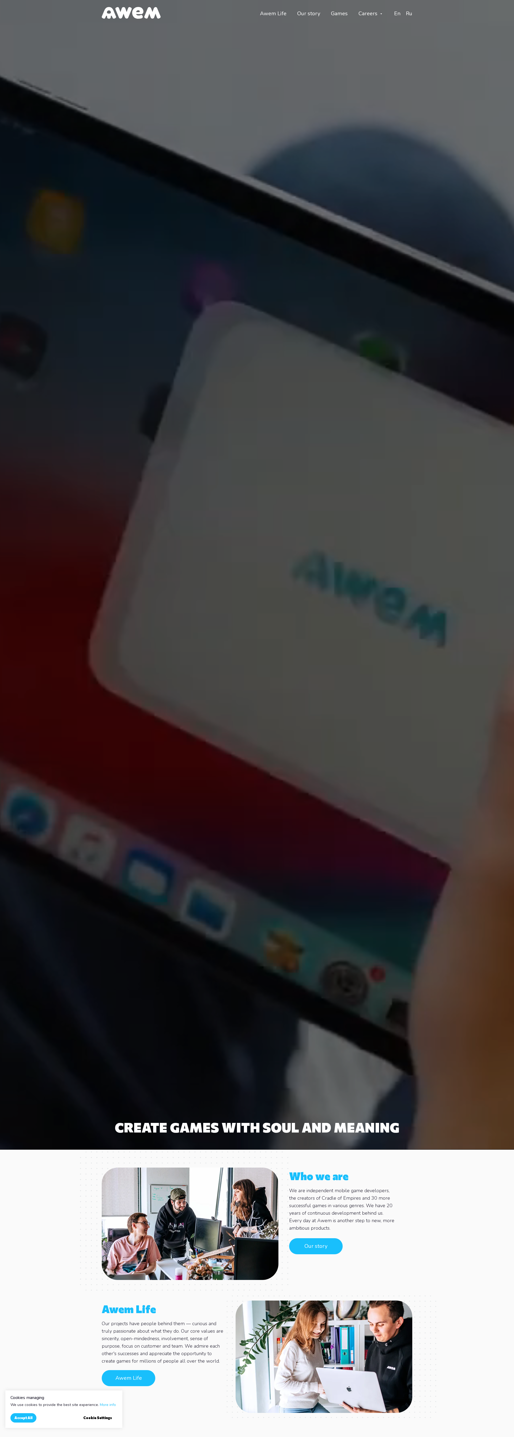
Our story (308, 13)
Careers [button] (368, 13)
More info (108, 1404)
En (397, 13)
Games (339, 13)
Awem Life (273, 13)
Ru (409, 13)
